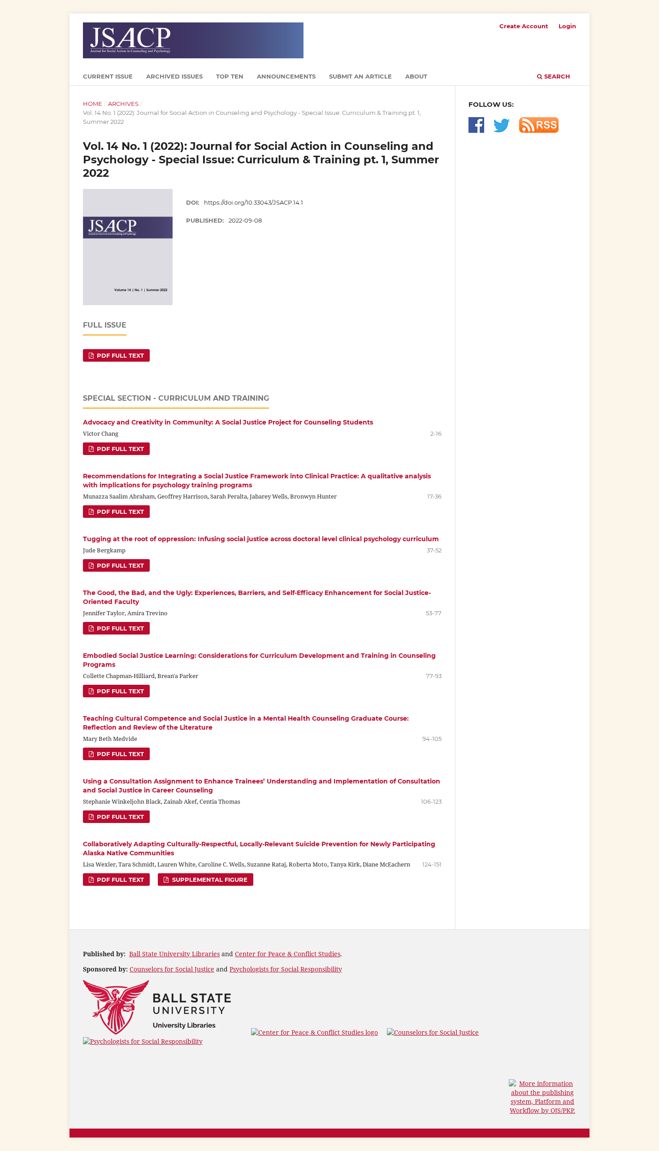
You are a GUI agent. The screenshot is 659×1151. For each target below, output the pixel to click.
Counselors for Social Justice (172, 969)
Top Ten (229, 76)
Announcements (286, 76)
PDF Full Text (119, 355)
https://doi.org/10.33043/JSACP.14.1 (253, 202)
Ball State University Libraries (174, 954)
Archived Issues (174, 76)
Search (556, 76)
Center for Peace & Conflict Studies (287, 954)
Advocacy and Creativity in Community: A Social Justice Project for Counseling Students (228, 422)
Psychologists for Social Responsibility (286, 969)
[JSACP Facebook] (476, 130)
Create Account (523, 26)
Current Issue (108, 76)
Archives (123, 103)
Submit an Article (360, 76)
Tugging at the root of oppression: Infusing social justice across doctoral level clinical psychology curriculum (261, 539)
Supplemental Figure (208, 879)
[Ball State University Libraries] (157, 1032)
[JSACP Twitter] (501, 130)
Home (92, 103)
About (416, 76)
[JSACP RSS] (539, 130)
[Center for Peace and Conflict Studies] (314, 1032)
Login (567, 26)
